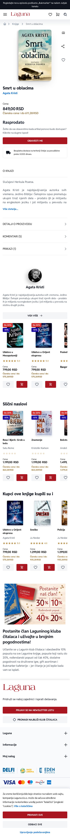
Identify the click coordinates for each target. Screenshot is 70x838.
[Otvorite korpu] (58, 14)
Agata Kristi (10, 93)
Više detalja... (10, 209)
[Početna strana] (21, 14)
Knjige (15, 23)
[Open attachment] (63, 33)
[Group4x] (30, 782)
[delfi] (8, 770)
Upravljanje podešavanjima (35, 832)
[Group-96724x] (40, 782)
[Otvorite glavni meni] (5, 14)
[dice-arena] (27, 770)
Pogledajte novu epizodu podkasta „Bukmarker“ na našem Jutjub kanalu (35, 5)
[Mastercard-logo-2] (21, 782)
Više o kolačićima (23, 806)
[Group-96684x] (47, 770)
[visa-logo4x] (9, 782)
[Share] (62, 46)
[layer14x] (49, 782)
